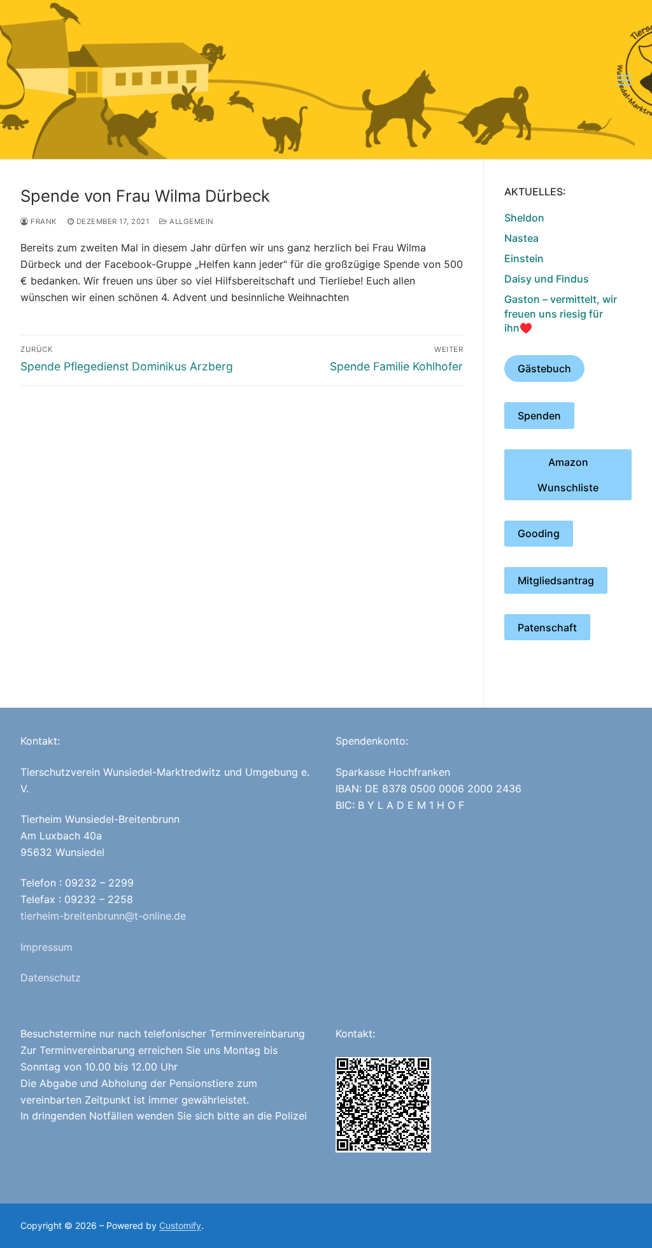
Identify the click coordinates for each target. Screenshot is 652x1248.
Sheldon (524, 217)
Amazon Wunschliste (568, 475)
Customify (180, 1225)
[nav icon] (625, 79)
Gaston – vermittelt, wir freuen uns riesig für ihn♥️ (560, 313)
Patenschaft (547, 627)
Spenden (539, 415)
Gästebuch (544, 368)
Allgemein (190, 221)
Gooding (539, 533)
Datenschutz (50, 977)
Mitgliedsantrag (556, 580)
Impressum (46, 947)
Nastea (521, 238)
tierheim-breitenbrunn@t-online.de (103, 915)
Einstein (524, 258)
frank (43, 221)
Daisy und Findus (546, 278)
